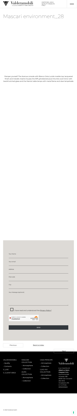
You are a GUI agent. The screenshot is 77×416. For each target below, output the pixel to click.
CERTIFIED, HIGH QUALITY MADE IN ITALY (48, 4)
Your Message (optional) (16, 292)
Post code (12, 277)
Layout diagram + (10, 180)
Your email (12, 261)
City (10, 284)
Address (11, 269)
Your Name (12, 254)
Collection (27, 369)
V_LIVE (6, 369)
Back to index (38, 345)
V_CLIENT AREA (9, 373)
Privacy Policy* (46, 310)
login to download (39, 211)
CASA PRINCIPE (46, 360)
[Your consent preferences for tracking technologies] (73, 412)
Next (64, 351)
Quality (7, 363)
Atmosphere (28, 365)
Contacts (8, 366)
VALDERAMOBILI (10, 360)
